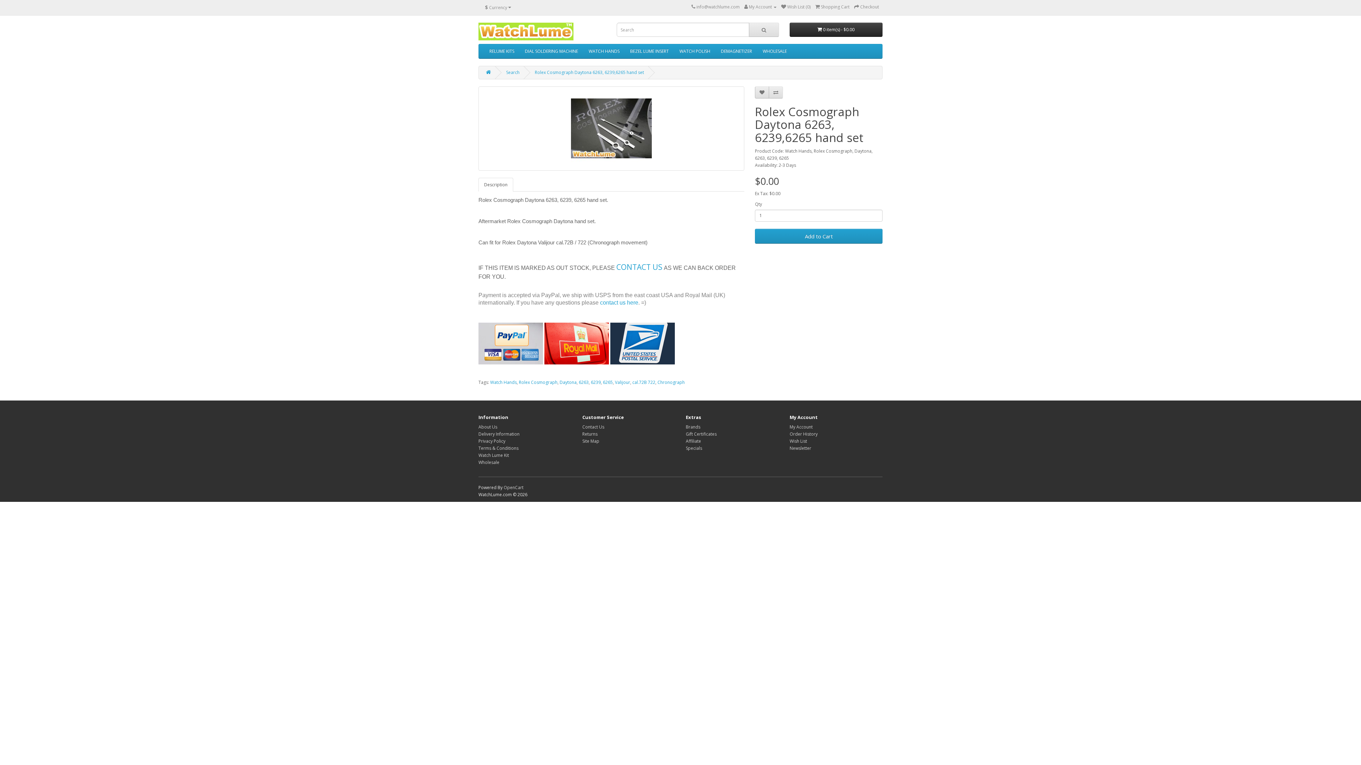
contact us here (619, 303)
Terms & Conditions (498, 448)
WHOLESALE (775, 51)
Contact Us (593, 427)
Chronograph (671, 382)
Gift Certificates (701, 434)
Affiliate (693, 441)
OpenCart (513, 487)
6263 (584, 382)
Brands (693, 427)
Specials (694, 448)
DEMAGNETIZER (736, 51)
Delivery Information (499, 434)
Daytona (568, 382)
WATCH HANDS (604, 51)
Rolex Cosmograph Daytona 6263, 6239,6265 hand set (589, 72)
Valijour (622, 382)
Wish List (798, 441)
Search (513, 72)
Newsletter (800, 448)
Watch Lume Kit (493, 455)
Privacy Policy (491, 441)
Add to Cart (819, 236)
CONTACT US (639, 267)
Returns (590, 434)
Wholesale (488, 462)
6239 (596, 382)
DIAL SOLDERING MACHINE (551, 51)
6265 (608, 382)
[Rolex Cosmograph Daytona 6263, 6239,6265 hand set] (611, 128)
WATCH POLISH (694, 51)
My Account (801, 427)
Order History (804, 434)
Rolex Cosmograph (538, 382)
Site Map (590, 441)
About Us (487, 427)
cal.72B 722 (643, 382)
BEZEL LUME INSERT (649, 51)
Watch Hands (503, 382)
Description (496, 185)
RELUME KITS (501, 51)
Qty (758, 204)
